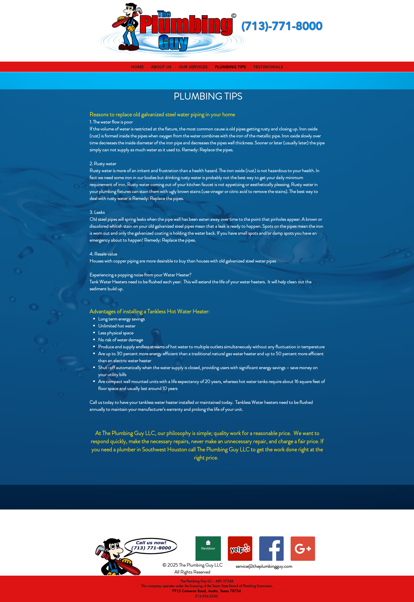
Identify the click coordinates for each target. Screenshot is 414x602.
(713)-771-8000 (282, 26)
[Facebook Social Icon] (271, 548)
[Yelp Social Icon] (240, 548)
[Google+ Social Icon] (303, 548)
